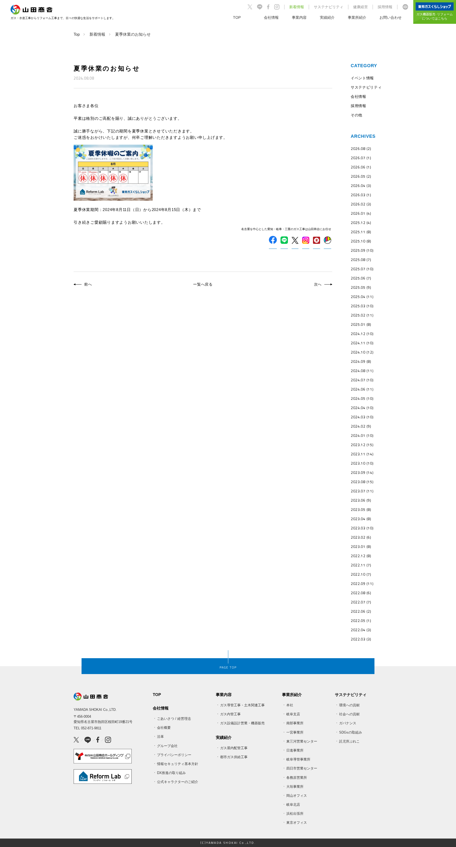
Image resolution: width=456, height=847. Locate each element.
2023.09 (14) (362, 472)
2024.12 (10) (362, 333)
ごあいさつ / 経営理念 (174, 719)
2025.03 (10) (362, 306)
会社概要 (164, 728)
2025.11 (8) (361, 232)
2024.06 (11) (362, 389)
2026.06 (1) (361, 167)
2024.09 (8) (361, 361)
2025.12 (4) (361, 222)
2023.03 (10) (362, 528)
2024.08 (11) (362, 370)
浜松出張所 (294, 814)
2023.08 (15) (362, 481)
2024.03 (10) (362, 417)
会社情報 (358, 96)
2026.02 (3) (361, 204)
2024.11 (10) (362, 343)
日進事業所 (294, 750)
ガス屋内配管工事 (234, 748)
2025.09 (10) (362, 250)
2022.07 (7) (361, 602)
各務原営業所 (296, 778)
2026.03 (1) (361, 195)
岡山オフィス (296, 796)
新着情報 (296, 7)
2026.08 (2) (361, 148)
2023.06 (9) (361, 500)
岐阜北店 (293, 805)
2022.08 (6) (361, 593)
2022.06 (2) (361, 611)
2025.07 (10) (362, 269)
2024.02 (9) (361, 426)
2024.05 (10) (362, 398)
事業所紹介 (292, 694)
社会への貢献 (349, 714)
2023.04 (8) (361, 518)
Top (77, 34)
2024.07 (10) (362, 380)
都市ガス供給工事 (234, 757)
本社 (289, 705)
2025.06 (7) (361, 278)
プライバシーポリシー (174, 755)
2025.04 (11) (362, 296)
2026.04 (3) (361, 185)
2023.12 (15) (362, 444)
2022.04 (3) (361, 630)
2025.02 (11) (362, 315)
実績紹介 (224, 737)
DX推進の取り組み (171, 773)
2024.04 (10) (362, 407)
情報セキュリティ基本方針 (177, 764)
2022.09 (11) (362, 583)
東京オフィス (296, 823)
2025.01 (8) (361, 324)
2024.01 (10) (362, 435)
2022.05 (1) (361, 620)
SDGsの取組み (350, 732)
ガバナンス (347, 723)
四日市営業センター (301, 768)
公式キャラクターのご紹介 (177, 782)
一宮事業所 (294, 732)
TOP (157, 694)
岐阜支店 (293, 714)
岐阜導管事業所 (298, 759)
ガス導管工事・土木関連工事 (242, 705)
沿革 (160, 737)
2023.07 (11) (362, 491)
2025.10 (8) (361, 241)
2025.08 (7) (361, 259)
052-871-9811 (91, 728)
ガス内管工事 (230, 714)
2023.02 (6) (361, 537)
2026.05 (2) (361, 176)
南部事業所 (294, 723)
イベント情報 (362, 78)
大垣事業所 (294, 787)
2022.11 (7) (361, 565)
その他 (356, 115)
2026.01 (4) (361, 213)
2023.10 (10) (362, 463)
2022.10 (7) (361, 574)
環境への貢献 (349, 705)
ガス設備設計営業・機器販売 (242, 723)
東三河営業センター (301, 741)
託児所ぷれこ (349, 741)
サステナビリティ (328, 7)
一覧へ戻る (203, 284)
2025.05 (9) (361, 287)
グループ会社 (167, 746)
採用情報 (385, 7)
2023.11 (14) (362, 454)
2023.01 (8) (361, 546)
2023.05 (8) (361, 509)
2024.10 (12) (362, 352)
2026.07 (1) (361, 158)
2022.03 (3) (361, 639)
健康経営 (360, 7)
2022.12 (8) (361, 555)
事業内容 (224, 694)
